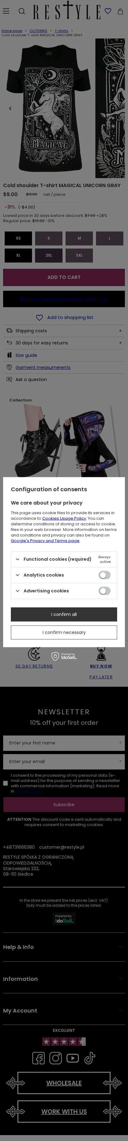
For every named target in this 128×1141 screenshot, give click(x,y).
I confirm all (64, 614)
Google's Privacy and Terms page (45, 540)
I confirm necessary (64, 632)
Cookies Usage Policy (64, 518)
